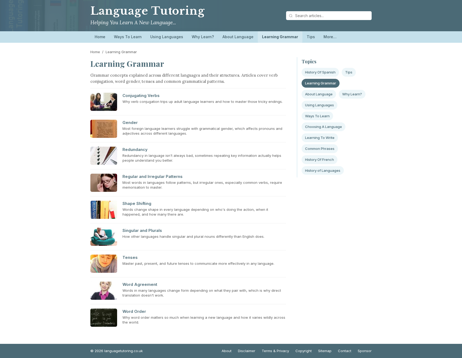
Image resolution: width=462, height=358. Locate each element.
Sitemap (325, 351)
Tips (311, 36)
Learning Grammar (280, 36)
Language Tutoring (147, 11)
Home (100, 36)
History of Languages (322, 170)
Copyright (303, 351)
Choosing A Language (323, 126)
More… (330, 36)
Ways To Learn (128, 36)
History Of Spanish (320, 72)
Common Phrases (319, 148)
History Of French (319, 159)
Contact (344, 351)
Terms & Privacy (275, 351)
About (227, 351)
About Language (237, 36)
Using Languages (166, 36)
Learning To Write (319, 137)
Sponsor (365, 351)
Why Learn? (203, 36)
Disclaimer (246, 351)
